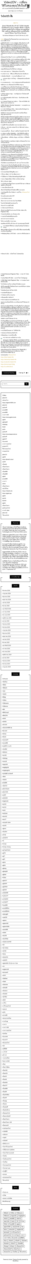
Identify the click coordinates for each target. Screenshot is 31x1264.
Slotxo (4, 954)
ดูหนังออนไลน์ (6, 508)
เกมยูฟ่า (4, 1137)
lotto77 (4, 819)
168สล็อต (4, 682)
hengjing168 (5, 767)
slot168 (4, 951)
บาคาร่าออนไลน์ (6, 444)
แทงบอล (4, 1174)
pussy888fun (5, 908)
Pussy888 (4, 905)
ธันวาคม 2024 (6, 651)
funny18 (4, 761)
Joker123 (4, 785)
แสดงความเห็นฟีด (7, 1198)
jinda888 (4, 782)
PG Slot (4, 844)
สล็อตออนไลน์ (25, 192)
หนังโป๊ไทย (5, 488)
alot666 (4, 721)
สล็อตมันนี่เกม (6, 1110)
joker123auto (5, 789)
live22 (4, 427)
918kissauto (5, 703)
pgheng (4, 868)
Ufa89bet (4, 978)
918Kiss (4, 700)
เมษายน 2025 (6, 639)
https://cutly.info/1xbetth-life (8, 362)
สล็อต (3, 1064)
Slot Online (5, 948)
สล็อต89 (4, 1091)
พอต (3, 1045)
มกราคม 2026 (6, 612)
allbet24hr (5, 715)
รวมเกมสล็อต (5, 1058)
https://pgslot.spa (7, 493)
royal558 (4, 917)
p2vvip (4, 834)
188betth (4, 688)
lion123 (4, 807)
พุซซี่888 (4, 1048)
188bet (4, 685)
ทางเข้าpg (5, 1021)
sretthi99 (4, 960)
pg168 (4, 457)
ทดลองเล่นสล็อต (6, 1018)
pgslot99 (4, 883)
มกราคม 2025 (6, 648)
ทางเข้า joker (5, 510)
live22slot (4, 813)
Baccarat (4, 730)
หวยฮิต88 (4, 1131)
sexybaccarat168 (6, 941)
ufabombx (5, 984)
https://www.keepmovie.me (9, 434)
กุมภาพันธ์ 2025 (6, 645)
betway (4, 734)
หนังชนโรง (5, 400)
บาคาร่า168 (5, 414)
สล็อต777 (4, 1085)
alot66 (4, 718)
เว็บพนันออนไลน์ (6, 1159)
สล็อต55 (4, 1076)
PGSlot (4, 877)
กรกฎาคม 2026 (6, 593)
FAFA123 (4, 752)
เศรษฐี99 (4, 1171)
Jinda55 (4, 779)
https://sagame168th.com (9, 402)
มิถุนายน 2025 (6, 633)
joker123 (4, 397)
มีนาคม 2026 (5, 605)
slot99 (4, 462)
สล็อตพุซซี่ (5, 1107)
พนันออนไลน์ (5, 1042)
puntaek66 (5, 899)
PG (3, 841)
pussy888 (4, 410)
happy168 (5, 764)
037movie (5, 678)
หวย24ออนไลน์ (6, 1128)
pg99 (3, 859)
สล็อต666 (4, 1082)
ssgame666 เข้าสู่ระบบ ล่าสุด (10, 963)
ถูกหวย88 (4, 1015)
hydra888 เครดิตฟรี (7, 773)
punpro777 (5, 446)
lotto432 (4, 816)
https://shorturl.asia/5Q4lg (8, 364)
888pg (4, 697)
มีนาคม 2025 (5, 642)
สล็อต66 (4, 464)
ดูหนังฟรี (4, 407)
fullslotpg (4, 424)
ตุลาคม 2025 (5, 621)
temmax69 (5, 972)
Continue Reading (9, 373)
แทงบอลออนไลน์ (6, 1177)
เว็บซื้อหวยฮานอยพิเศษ (8, 1149)
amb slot (4, 724)
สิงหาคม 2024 (6, 663)
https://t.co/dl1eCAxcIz (7, 366)
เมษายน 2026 (6, 602)
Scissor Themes (13, 1259)
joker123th (5, 792)
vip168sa (4, 996)
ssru (3, 966)
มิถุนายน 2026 (6, 596)
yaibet (4, 1000)
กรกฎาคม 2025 (6, 630)
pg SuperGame (6, 850)
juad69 (4, 795)
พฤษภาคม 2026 (6, 599)
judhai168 (4, 798)
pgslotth (4, 889)
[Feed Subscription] (11, 16)
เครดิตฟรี (4, 1140)
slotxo (4, 483)
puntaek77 (5, 902)
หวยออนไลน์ (5, 451)
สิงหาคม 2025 (6, 627)
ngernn (4, 828)
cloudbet (4, 749)
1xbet (2, 39)
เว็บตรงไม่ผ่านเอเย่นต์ (8, 1153)
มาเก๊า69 (4, 1052)
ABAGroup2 (5, 712)
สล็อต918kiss (5, 1094)
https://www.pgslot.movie (9, 417)
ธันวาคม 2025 (6, 615)
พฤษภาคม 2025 (6, 636)
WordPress (15, 1261)
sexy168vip (5, 938)
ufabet (4, 981)
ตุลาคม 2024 (5, 657)
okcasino (4, 831)
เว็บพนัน (4, 1156)
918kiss (4, 395)
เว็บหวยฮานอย (6, 1168)
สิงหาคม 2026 (6, 590)
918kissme (5, 706)
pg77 (3, 856)
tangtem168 (5, 969)
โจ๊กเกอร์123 (5, 515)
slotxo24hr (5, 957)
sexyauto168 (16, 1226)
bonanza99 (5, 740)
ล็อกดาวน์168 (5, 1061)
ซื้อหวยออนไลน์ (6, 448)
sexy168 (4, 935)
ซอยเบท (4, 1009)
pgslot (4, 419)
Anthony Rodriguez (9, 35)
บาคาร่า (4, 481)
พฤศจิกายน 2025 (6, 618)
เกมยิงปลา (5, 1134)
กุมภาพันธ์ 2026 (6, 608)
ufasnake (4, 993)
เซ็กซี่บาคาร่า (6, 1143)
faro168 (4, 755)
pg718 (4, 853)
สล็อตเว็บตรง (5, 466)
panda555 (5, 837)
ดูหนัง (3, 429)
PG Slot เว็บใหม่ (6, 847)
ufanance (4, 990)
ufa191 (4, 975)
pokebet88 (5, 892)
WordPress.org (6, 1201)
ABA (3, 709)
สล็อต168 (4, 1070)
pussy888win (5, 911)
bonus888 (5, 743)
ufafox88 (4, 987)
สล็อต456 (4, 1073)
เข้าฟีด (4, 1195)
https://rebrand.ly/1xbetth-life (8, 359)
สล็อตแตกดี (5, 1125)
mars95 (4, 825)
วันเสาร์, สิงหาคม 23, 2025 (21, 35)
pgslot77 (4, 439)
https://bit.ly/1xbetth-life (7, 357)
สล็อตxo (4, 1104)
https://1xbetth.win (7, 491)
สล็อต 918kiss (6, 1067)
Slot (3, 944)
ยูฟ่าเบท (4, 1055)
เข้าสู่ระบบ (5, 1192)
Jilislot (4, 776)
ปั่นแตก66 (5, 441)
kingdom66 (5, 801)
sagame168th (5, 926)
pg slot (4, 498)
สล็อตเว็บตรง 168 (7, 1122)
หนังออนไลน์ (7, 1251)
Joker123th (6, 1221)
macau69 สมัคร (6, 822)
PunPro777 (5, 896)
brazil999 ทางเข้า (7, 746)
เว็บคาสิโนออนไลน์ (7, 1146)
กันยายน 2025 (6, 624)
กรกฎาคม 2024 (6, 667)
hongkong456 (6, 770)
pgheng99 (5, 422)
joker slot (4, 512)
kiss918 (4, 500)
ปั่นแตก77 (4, 1039)
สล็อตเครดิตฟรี (6, 1116)
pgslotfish (4, 886)
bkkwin (4, 737)
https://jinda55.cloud (7, 459)
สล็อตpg (4, 1101)
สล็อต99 (4, 1097)
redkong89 (5, 914)
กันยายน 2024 (6, 660)
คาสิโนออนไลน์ (6, 1006)
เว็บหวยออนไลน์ (6, 1165)
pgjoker (4, 874)
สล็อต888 (4, 471)
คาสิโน (4, 1003)
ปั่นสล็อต (4, 1033)
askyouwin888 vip (7, 727)
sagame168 (5, 923)
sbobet (4, 932)
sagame (4, 920)
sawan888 (5, 929)
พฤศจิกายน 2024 (6, 654)
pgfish (4, 865)
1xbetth (15, 23)
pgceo (4, 862)
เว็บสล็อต (4, 1162)
